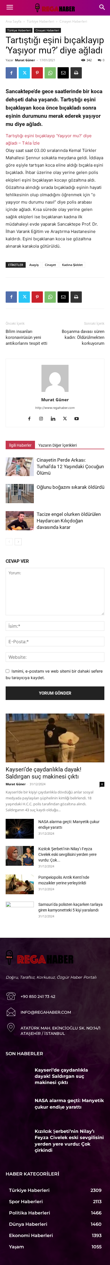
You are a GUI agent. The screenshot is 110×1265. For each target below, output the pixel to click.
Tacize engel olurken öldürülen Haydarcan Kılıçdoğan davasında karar (69, 520)
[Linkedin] (55, 419)
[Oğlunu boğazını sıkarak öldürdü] (20, 493)
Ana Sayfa (13, 21)
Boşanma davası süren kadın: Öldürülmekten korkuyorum (83, 337)
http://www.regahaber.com (55, 408)
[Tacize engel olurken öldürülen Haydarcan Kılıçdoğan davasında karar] (20, 521)
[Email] (63, 72)
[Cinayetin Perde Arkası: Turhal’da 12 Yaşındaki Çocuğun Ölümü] (20, 466)
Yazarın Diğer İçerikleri (57, 445)
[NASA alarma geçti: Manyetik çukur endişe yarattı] (20, 829)
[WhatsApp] (50, 72)
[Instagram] (43, 419)
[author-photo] (55, 391)
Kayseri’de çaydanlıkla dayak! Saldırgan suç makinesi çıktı (43, 773)
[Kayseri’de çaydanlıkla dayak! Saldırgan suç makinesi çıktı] (55, 738)
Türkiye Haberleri (40, 21)
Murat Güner (25, 60)
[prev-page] (9, 541)
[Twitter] (24, 72)
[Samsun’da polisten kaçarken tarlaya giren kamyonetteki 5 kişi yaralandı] (20, 911)
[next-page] (18, 541)
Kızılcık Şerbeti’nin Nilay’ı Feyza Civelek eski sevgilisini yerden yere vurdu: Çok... (67, 854)
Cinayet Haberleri (73, 21)
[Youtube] (78, 419)
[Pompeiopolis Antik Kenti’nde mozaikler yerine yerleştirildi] (20, 884)
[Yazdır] (76, 72)
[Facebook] (11, 72)
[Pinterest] (37, 72)
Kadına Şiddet (72, 265)
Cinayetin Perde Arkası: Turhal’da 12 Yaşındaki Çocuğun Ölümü (70, 466)
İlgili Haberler (20, 445)
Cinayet (50, 265)
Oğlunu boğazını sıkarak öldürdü (70, 487)
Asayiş (34, 265)
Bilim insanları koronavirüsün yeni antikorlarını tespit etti (26, 337)
